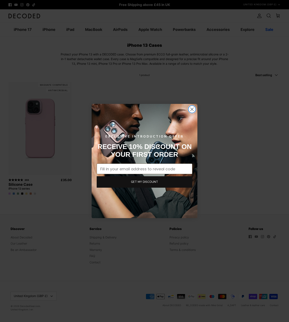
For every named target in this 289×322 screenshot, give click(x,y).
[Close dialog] (192, 109)
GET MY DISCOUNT (144, 182)
